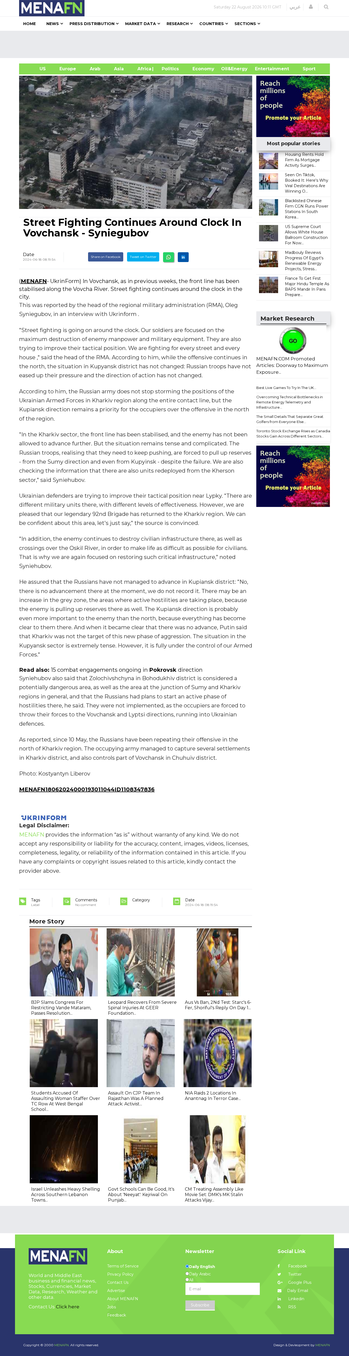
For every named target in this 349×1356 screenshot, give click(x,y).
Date (28, 254)
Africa (144, 68)
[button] (311, 7)
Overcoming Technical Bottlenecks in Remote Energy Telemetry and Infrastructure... (289, 402)
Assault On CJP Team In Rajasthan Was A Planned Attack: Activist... (136, 1098)
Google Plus (299, 1282)
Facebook (297, 1266)
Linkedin (295, 1298)
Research (178, 23)
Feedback (116, 1315)
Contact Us (117, 1282)
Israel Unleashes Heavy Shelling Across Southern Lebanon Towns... (65, 1195)
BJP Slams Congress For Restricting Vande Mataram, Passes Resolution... (61, 1008)
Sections (245, 23)
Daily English (202, 1266)
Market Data (140, 23)
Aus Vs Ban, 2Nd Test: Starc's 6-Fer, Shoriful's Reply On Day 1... (218, 1005)
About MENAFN (122, 1298)
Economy (203, 68)
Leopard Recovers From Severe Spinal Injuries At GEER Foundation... (142, 1008)
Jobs (111, 1307)
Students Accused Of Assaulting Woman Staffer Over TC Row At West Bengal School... (65, 1101)
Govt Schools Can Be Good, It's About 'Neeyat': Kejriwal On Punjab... (141, 1195)
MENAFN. (62, 1345)
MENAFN (34, 281)
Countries (211, 23)
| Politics (169, 68)
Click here (67, 1306)
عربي (295, 7)
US (36, 68)
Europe (68, 68)
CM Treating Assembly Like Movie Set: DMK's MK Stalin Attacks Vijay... (214, 1195)
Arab (95, 68)
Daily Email (297, 1290)
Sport (305, 68)
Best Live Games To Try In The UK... (286, 387)
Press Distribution (92, 23)
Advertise (116, 1290)
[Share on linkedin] (183, 257)
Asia (119, 68)
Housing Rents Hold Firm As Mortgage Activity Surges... (304, 160)
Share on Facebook (106, 257)
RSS (291, 1307)
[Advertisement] (176, 44)
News (52, 23)
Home (29, 23)
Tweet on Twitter (143, 257)
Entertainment (264, 68)
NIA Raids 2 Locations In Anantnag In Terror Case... (213, 1095)
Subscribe (200, 1305)
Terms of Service (123, 1266)
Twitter (294, 1274)
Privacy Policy (120, 1274)
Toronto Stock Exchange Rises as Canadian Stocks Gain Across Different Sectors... (294, 433)
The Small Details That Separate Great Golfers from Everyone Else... (289, 419)
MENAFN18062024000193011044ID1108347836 (87, 789)
